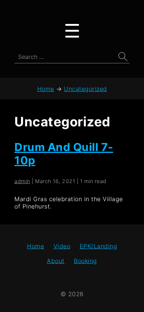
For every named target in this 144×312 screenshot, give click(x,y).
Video (62, 246)
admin (22, 181)
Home (35, 246)
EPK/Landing (98, 246)
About (56, 260)
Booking (85, 260)
